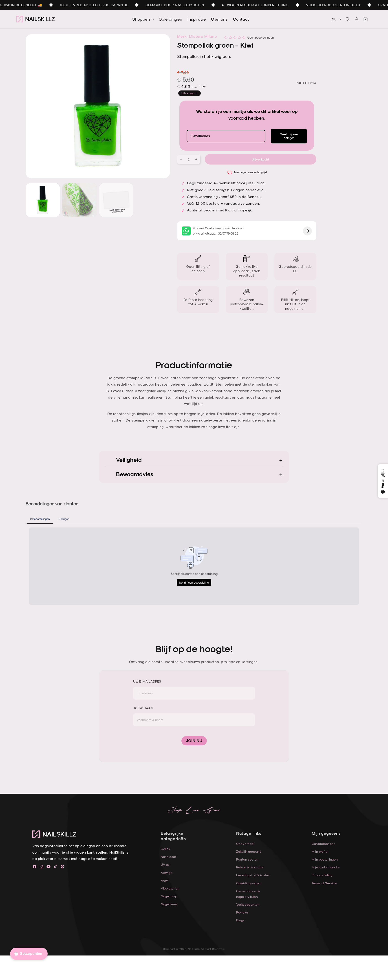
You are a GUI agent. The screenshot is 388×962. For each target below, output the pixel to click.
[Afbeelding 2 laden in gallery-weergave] (79, 200)
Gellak (165, 849)
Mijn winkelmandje (326, 867)
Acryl (165, 880)
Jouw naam (143, 708)
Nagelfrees (169, 904)
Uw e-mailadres (147, 681)
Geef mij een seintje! (289, 136)
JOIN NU (194, 740)
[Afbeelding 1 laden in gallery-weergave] (43, 200)
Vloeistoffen (170, 888)
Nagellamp (169, 896)
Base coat (168, 857)
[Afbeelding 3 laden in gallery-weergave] (116, 200)
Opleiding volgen (249, 883)
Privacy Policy (322, 875)
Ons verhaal (245, 844)
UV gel (166, 864)
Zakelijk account (248, 851)
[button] (347, 19)
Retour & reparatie (250, 867)
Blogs (240, 920)
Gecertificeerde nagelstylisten (248, 893)
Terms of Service (324, 883)
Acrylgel (167, 872)
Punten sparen (247, 859)
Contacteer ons (323, 844)
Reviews (242, 912)
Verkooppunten (248, 904)
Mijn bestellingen (325, 859)
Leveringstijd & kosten (253, 875)
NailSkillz (193, 948)
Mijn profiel (320, 851)
